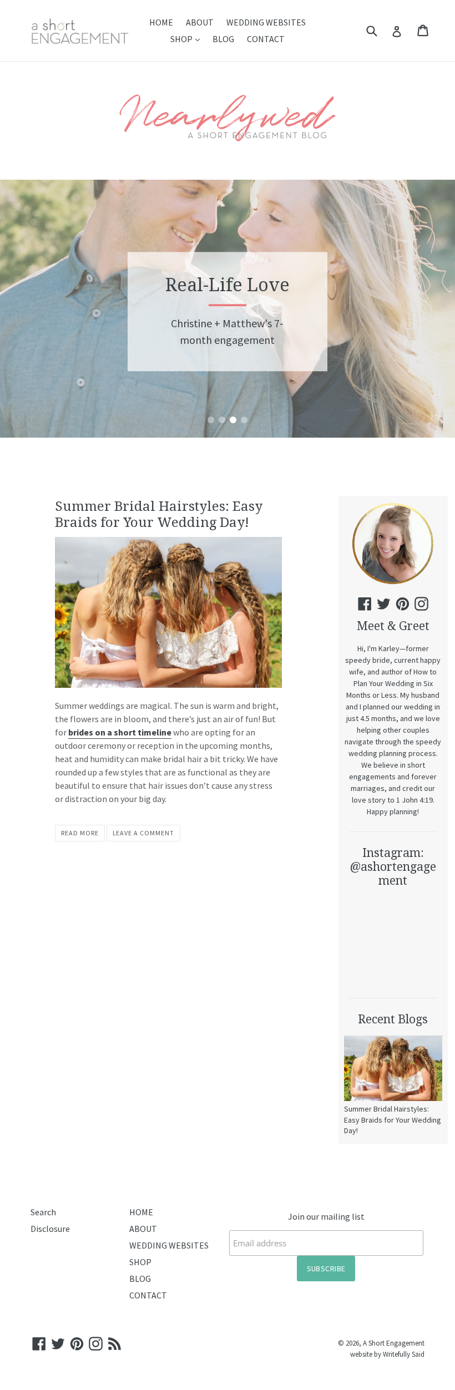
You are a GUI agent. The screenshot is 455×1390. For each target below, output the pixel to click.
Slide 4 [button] (244, 420)
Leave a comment (143, 833)
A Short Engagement (393, 1343)
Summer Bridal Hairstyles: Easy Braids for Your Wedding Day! (158, 514)
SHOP (187, 38)
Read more (80, 833)
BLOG (223, 38)
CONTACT (266, 38)
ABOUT (200, 22)
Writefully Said (403, 1354)
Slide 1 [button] (211, 420)
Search (43, 1211)
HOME (161, 22)
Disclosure (50, 1228)
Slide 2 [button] (222, 420)
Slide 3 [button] (233, 420)
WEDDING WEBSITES (266, 22)
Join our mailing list (326, 1216)
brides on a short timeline (119, 732)
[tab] (211, 420)
